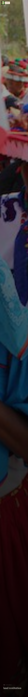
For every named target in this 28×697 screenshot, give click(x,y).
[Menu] (3, 3)
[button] (7, 3)
